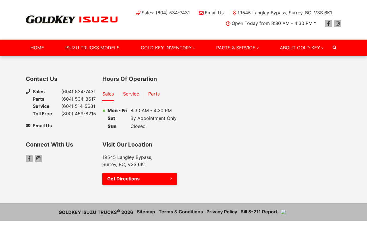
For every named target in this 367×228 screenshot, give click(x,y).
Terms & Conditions (181, 212)
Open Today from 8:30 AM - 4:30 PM (272, 23)
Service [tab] (131, 94)
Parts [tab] (154, 94)
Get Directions (123, 179)
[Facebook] (328, 23)
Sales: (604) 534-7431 (166, 12)
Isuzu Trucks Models (92, 47)
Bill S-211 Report (259, 212)
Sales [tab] (108, 94)
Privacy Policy (221, 212)
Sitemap (146, 212)
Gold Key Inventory (166, 47)
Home (37, 47)
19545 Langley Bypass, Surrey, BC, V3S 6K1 (284, 12)
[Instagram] (337, 23)
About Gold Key (300, 47)
